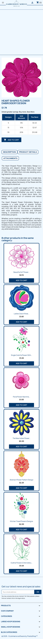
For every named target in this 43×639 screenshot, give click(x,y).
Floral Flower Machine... (21, 397)
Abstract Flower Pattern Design (21, 480)
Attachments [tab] (10, 158)
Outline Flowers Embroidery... (21, 563)
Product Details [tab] (28, 152)
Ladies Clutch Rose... (21, 314)
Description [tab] (9, 152)
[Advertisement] (21, 32)
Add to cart (11, 140)
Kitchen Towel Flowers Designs (21, 521)
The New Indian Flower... (21, 438)
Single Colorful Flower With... (21, 355)
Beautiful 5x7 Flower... (21, 272)
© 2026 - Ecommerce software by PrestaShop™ (20, 636)
